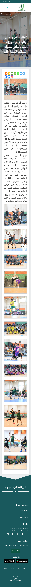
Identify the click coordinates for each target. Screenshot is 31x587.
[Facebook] (6, 76)
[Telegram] (21, 73)
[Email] (12, 73)
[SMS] (15, 73)
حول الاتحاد (24, 510)
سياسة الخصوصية (22, 514)
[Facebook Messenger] (9, 76)
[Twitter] (23, 73)
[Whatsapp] (18, 73)
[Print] (6, 73)
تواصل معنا (15, 550)
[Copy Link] (9, 73)
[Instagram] (12, 76)
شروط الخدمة (23, 517)
